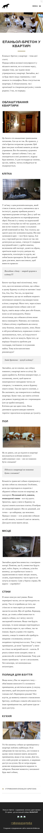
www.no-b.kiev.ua (33, 828)
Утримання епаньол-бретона (20, 789)
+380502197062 (21, 823)
